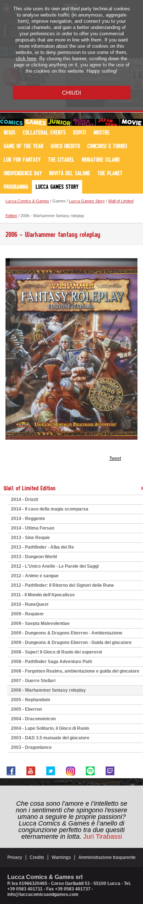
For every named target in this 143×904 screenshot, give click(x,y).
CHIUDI (71, 92)
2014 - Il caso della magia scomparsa (49, 509)
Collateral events (44, 132)
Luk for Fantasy (22, 159)
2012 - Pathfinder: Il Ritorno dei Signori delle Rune (62, 585)
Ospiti (79, 132)
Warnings (61, 857)
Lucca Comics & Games (27, 201)
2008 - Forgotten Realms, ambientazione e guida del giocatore (75, 671)
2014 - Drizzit (24, 499)
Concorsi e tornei (107, 146)
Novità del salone (69, 173)
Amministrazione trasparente (107, 857)
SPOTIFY (90, 771)
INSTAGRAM (70, 771)
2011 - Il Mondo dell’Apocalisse (43, 594)
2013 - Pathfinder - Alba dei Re (42, 547)
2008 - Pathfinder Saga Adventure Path (51, 661)
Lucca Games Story (57, 186)
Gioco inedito (65, 146)
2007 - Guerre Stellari (33, 680)
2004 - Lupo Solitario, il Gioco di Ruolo (50, 728)
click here (26, 58)
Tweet (115, 458)
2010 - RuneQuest (29, 604)
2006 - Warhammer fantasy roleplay (48, 690)
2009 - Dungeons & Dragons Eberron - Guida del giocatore (71, 642)
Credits (37, 857)
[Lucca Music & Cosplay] (83, 122)
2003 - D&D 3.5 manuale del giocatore (50, 737)
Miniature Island (101, 159)
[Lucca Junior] (59, 122)
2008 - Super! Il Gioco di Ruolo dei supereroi (56, 652)
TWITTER (50, 771)
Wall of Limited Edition (29, 488)
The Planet (110, 173)
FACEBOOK (11, 771)
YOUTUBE (30, 771)
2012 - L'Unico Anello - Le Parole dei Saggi (55, 566)
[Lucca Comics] (11, 122)
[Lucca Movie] (131, 122)
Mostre (102, 132)
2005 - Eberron (26, 709)
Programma (16, 186)
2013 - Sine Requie (30, 537)
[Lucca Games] (35, 122)
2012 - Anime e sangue (35, 575)
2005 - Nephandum (30, 699)
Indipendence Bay (23, 173)
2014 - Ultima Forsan (32, 528)
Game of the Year (23, 146)
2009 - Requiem (27, 613)
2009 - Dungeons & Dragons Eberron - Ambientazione (66, 633)
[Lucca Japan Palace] (107, 122)
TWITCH (110, 771)
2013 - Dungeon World (34, 556)
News (9, 132)
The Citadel (61, 159)
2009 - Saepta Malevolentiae (40, 623)
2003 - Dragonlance (31, 747)
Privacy (14, 857)
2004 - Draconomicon (33, 718)
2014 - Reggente (28, 518)
